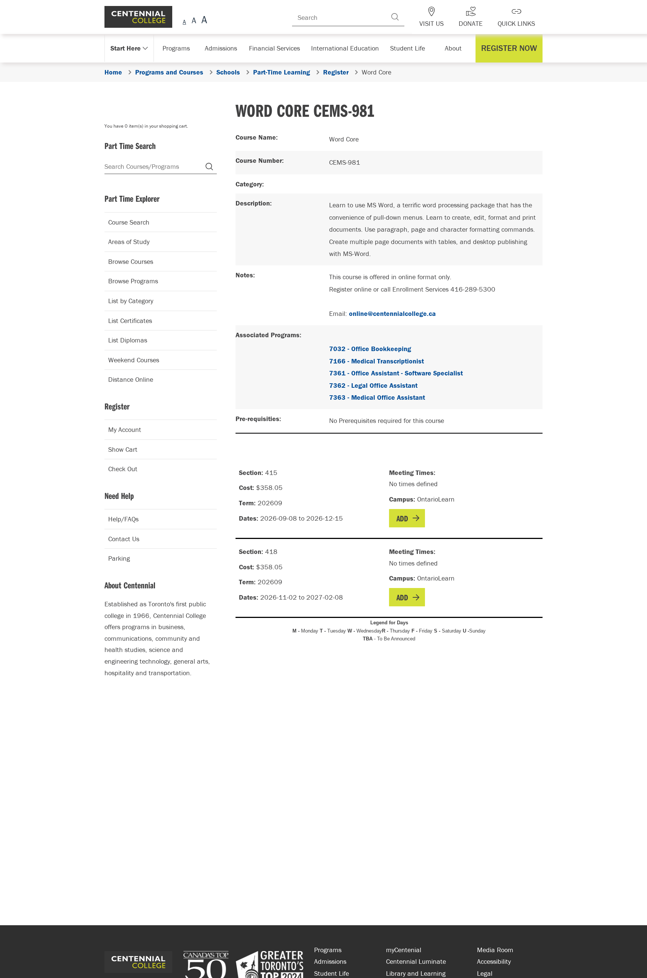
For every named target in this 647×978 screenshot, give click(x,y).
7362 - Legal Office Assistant (373, 385)
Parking (119, 558)
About (455, 48)
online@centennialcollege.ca (392, 313)
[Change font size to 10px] (193, 20)
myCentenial (403, 949)
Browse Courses (130, 261)
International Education (345, 48)
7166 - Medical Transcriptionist (376, 361)
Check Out (122, 468)
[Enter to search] (406, 16)
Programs (177, 48)
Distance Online (130, 379)
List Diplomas (127, 340)
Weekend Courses (133, 360)
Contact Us (123, 538)
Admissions (225, 48)
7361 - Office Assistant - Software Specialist (396, 373)
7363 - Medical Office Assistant (377, 397)
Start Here (125, 48)
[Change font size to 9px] (184, 20)
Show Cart (122, 449)
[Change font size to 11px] (203, 20)
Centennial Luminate (416, 961)
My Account (124, 429)
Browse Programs (133, 281)
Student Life (406, 48)
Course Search (128, 222)
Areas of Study (128, 241)
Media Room (495, 949)
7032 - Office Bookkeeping (370, 348)
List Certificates (130, 320)
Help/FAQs (123, 519)
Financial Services (278, 48)
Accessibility (494, 961)
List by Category (130, 300)
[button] (511, 48)
